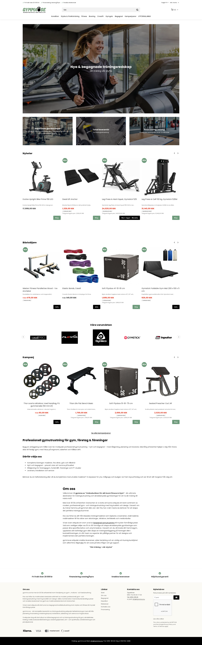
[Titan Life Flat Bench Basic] (65, 364)
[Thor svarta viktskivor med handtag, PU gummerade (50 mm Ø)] (25, 364)
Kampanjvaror (130, 16)
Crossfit (100, 16)
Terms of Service (158, 626)
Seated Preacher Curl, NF (160, 403)
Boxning (92, 16)
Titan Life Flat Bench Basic (81, 403)
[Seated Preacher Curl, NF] (144, 364)
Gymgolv (109, 16)
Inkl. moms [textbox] (173, 2)
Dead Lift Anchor (70, 199)
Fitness (84, 16)
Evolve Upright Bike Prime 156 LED (38, 199)
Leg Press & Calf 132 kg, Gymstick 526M (159, 199)
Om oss (103, 595)
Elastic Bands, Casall (71, 288)
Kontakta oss (105, 607)
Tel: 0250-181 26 (132, 597)
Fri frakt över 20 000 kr (31, 2)
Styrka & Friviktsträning (70, 16)
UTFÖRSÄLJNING (144, 16)
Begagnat (119, 16)
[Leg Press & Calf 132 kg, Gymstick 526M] (144, 160)
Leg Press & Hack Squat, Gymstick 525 (119, 199)
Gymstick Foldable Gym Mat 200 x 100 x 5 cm (160, 289)
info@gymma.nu (139, 599)
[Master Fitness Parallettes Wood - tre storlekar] (25, 249)
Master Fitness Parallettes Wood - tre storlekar (40, 289)
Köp (57, 218)
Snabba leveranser (69, 2)
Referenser (104, 604)
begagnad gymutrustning (103, 523)
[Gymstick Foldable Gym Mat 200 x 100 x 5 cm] (144, 249)
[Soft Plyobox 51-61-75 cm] (104, 364)
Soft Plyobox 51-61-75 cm (121, 403)
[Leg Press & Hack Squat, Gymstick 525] (104, 160)
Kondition (55, 16)
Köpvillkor (104, 601)
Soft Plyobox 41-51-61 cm (113, 288)
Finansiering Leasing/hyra (51, 2)
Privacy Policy (168, 624)
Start (102, 593)
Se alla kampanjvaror (101, 433)
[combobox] (174, 2)
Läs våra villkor (158, 619)
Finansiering (105, 610)
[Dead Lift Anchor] (65, 160)
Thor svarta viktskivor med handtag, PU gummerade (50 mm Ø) (42, 404)
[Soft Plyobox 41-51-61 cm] (104, 249)
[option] (41, 189)
